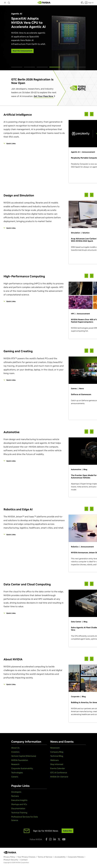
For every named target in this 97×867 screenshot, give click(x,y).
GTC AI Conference (58, 772)
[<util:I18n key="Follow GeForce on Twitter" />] (59, 839)
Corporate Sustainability (22, 768)
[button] (82, 3)
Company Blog (56, 752)
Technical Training (19, 812)
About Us (15, 748)
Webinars (54, 760)
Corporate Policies (76, 857)
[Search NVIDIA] (9, 2)
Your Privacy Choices (26, 857)
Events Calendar (57, 768)
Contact (24, 859)
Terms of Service (45, 857)
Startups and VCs (19, 804)
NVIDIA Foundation (19, 760)
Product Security (11, 859)
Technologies (17, 772)
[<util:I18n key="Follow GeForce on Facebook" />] (46, 839)
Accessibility (60, 857)
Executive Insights (19, 800)
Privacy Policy (9, 857)
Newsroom (55, 748)
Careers (14, 776)
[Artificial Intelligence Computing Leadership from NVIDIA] (44, 2)
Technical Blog (56, 756)
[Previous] (86, 114)
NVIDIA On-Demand (59, 776)
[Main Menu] (5, 2)
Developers (16, 792)
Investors (15, 752)
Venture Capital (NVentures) (23, 756)
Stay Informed (56, 764)
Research (15, 764)
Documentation (18, 808)
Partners (15, 796)
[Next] (91, 114)
